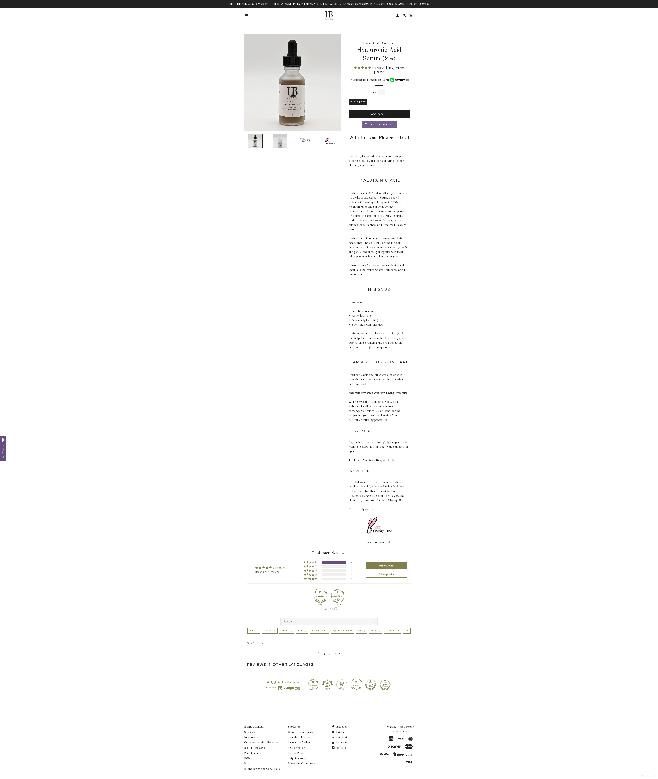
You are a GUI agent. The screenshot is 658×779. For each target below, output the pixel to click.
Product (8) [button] (287, 630)
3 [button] (330, 653)
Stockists (249, 732)
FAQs (247, 758)
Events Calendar (254, 726)
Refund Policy (296, 753)
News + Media (252, 737)
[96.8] (320, 596)
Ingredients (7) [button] (319, 630)
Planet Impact (252, 753)
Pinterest (341, 737)
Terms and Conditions (301, 763)
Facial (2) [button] (375, 630)
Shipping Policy (297, 758)
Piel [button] (406, 630)
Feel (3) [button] (361, 630)
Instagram (341, 742)
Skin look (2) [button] (392, 630)
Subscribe (294, 726)
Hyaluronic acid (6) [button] (342, 630)
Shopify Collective (299, 737)
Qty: (375, 92)
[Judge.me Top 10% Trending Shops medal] (385, 684)
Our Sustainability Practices (261, 742)
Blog (246, 763)
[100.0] (337, 596)
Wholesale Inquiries (300, 732)
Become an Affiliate (299, 742)
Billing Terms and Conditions (262, 768)
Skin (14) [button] (254, 630)
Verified (328, 608)
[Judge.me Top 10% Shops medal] (370, 684)
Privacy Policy (296, 747)
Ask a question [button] (387, 574)
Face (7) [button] (302, 630)
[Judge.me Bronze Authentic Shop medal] (356, 684)
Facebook (341, 726)
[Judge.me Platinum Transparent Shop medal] (313, 684)
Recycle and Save (254, 747)
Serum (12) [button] (269, 630)
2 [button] (324, 653)
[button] (363, 67)
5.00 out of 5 (280, 567)
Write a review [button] (386, 565)
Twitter (339, 732)
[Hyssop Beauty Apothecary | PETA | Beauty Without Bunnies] (379, 534)
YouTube (340, 747)
